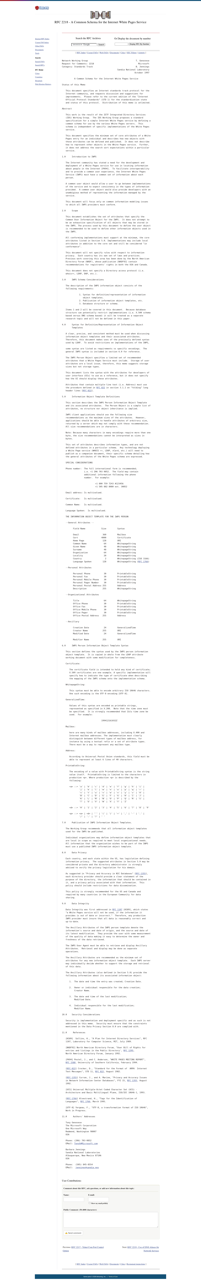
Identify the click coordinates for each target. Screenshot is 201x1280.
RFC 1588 (70, 1062)
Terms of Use (113, 1276)
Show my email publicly (99, 1203)
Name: (66, 1194)
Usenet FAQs (92, 52)
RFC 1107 (117, 909)
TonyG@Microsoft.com (86, 1143)
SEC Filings (132, 52)
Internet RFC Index (42, 38)
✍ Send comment (73, 1233)
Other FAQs (39, 46)
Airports (141, 52)
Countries (38, 77)
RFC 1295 (128, 1050)
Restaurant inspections (136, 1264)
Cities (37, 73)
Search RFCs (40, 65)
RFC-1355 (141, 873)
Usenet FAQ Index (42, 42)
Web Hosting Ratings (43, 84)
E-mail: (91, 1194)
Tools (37, 53)
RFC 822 (100, 387)
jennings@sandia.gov (87, 1167)
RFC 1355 (132, 1080)
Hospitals (38, 80)
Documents (39, 49)
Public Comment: (80, 1209)
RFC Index (81, 52)
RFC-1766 (72, 1098)
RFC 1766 (143, 561)
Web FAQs (104, 52)
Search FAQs (40, 61)
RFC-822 (87, 390)
